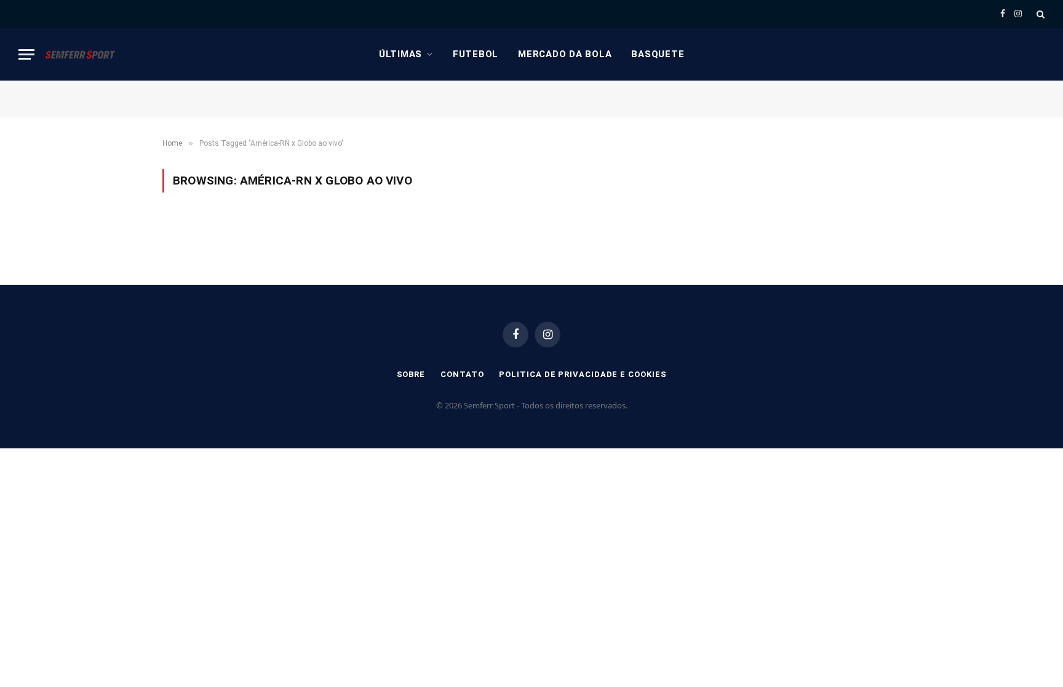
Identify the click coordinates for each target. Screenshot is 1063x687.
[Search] (1039, 14)
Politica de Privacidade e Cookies (582, 374)
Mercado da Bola (564, 54)
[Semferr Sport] (80, 54)
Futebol (475, 54)
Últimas (400, 54)
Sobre (411, 374)
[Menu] (26, 54)
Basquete (657, 54)
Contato (462, 374)
